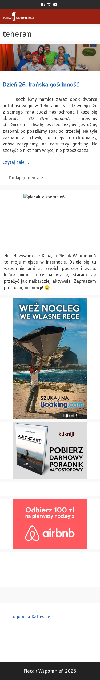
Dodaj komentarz (26, 178)
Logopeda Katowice (30, 616)
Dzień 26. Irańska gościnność (41, 84)
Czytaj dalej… (16, 162)
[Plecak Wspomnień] (18, 16)
